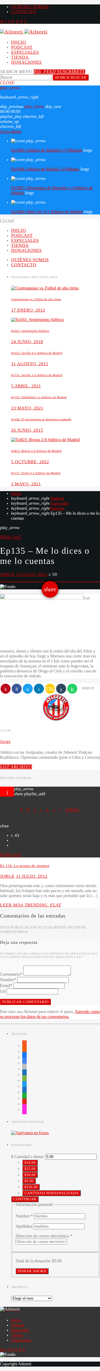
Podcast (21, 47)
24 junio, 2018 (27, 341)
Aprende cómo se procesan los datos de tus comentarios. (50, 1014)
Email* (6, 985)
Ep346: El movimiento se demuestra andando (41, 419)
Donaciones (26, 62)
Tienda (20, 57)
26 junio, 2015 (27, 430)
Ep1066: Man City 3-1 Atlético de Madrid (46, 211)
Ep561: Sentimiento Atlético (30, 331)
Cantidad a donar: (29, 1156)
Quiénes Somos (30, 6)
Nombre (24, 1216)
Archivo (16, 766)
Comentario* (11, 974)
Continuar (24, 1199)
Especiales (25, 52)
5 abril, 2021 (26, 386)
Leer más (30, 905)
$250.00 (31, 1187)
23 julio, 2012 (32, 574)
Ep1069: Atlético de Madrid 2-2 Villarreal (46, 150)
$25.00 (30, 1169)
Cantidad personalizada (51, 1193)
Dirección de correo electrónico (44, 1236)
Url (3, 991)
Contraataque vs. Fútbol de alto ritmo (36, 299)
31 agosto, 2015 (29, 364)
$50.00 (30, 1175)
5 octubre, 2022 (30, 462)
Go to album (10, 131)
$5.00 (29, 1181)
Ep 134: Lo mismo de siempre (24, 866)
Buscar (70, 77)
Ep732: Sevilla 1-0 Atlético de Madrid (36, 375)
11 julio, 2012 (32, 876)
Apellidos (24, 1226)
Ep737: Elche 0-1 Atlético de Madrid (35, 473)
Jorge (7, 574)
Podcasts (56, 508)
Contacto (23, 11)
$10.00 (30, 1162)
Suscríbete (60, 71)
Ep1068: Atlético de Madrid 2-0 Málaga (45, 169)
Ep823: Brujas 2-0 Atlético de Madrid (36, 451)
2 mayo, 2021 (26, 484)
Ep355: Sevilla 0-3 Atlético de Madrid (36, 353)
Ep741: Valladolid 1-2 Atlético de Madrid (39, 397)
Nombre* (8, 980)
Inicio (18, 42)
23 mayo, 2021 (27, 408)
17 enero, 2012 (28, 310)
